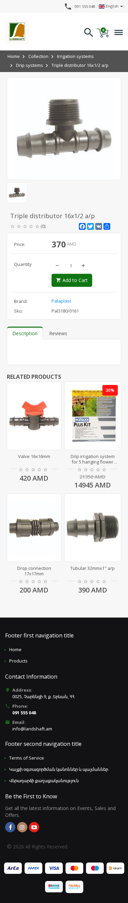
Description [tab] (25, 333)
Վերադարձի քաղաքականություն (44, 780)
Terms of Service (26, 758)
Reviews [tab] (58, 333)
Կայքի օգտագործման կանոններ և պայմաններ (58, 769)
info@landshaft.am (32, 729)
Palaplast (61, 301)
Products (18, 661)
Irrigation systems (75, 56)
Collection (38, 56)
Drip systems (29, 65)
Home (14, 56)
